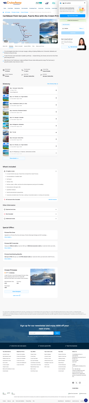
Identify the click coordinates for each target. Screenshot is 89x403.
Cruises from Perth (20, 364)
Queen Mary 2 (61, 362)
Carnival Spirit (61, 371)
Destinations (17, 8)
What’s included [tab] (18, 46)
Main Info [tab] (5, 46)
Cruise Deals (10, 8)
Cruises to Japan (6, 364)
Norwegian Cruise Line (48, 362)
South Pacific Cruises (7, 360)
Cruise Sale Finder (34, 358)
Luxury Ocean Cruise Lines (36, 364)
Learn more (16, 295)
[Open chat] (86, 400)
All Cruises (7, 12)
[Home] (3, 12)
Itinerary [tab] (11, 46)
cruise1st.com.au (75, 401)
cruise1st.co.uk (83, 401)
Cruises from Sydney (21, 354)
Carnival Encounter (62, 366)
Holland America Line (48, 360)
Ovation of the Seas (62, 354)
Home (5, 8)
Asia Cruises (5, 362)
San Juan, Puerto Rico (29, 76)
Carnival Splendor (61, 369)
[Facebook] (73, 383)
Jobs (13, 401)
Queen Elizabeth (61, 360)
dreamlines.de (61, 401)
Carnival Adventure (62, 364)
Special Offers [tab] (27, 46)
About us (9, 401)
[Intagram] (80, 383)
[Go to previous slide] (53, 41)
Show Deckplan (17, 291)
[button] (30, 171)
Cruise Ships (47, 8)
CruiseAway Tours (33, 8)
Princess (7, 76)
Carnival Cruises (47, 356)
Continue (72, 33)
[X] (76, 383)
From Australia (24, 8)
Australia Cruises (6, 354)
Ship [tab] (33, 46)
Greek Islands (5, 371)
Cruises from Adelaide (21, 358)
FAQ (33, 401)
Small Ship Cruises (34, 371)
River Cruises (33, 369)
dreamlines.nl (68, 401)
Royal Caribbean (47, 354)
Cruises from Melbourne (21, 362)
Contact (4, 401)
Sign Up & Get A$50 (72, 16)
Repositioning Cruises (35, 366)
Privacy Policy (28, 401)
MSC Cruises (46, 366)
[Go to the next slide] (56, 41)
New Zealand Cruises (7, 356)
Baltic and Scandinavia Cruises (9, 369)
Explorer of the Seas (62, 356)
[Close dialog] (84, 3)
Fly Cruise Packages (34, 360)
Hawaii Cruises (6, 366)
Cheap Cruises (33, 354)
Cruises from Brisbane (21, 356)
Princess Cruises (15, 12)
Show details (13, 158)
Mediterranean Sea (6, 358)
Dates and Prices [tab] (40, 46)
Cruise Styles (54, 8)
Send (57, 333)
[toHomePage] (12, 3)
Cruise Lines (40, 8)
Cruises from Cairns (20, 360)
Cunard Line (46, 364)
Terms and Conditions (20, 401)
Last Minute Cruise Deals (35, 362)
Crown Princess (24, 12)
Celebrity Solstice (61, 358)
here (60, 336)
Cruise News (75, 388)
